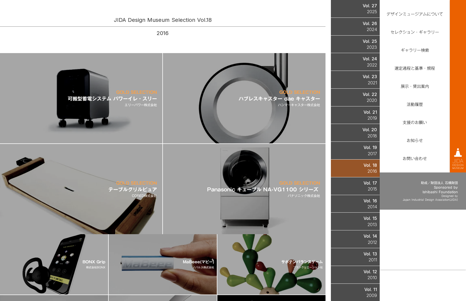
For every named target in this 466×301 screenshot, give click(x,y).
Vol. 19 (370, 147)
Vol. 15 (370, 218)
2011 (373, 259)
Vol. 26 (370, 23)
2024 (372, 29)
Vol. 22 (370, 94)
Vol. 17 (370, 183)
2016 (372, 171)
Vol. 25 (370, 41)
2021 (372, 82)
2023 (372, 47)
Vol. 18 (370, 165)
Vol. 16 (370, 200)
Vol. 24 (370, 58)
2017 (372, 153)
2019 (372, 118)
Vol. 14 (370, 236)
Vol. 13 (370, 254)
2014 (372, 206)
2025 (372, 11)
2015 (372, 189)
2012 (372, 242)
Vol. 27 (370, 5)
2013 (372, 224)
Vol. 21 (370, 112)
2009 (371, 295)
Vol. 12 (370, 271)
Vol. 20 (369, 129)
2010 (372, 277)
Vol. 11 (370, 289)
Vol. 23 (370, 76)
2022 (372, 65)
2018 (372, 136)
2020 (372, 100)
